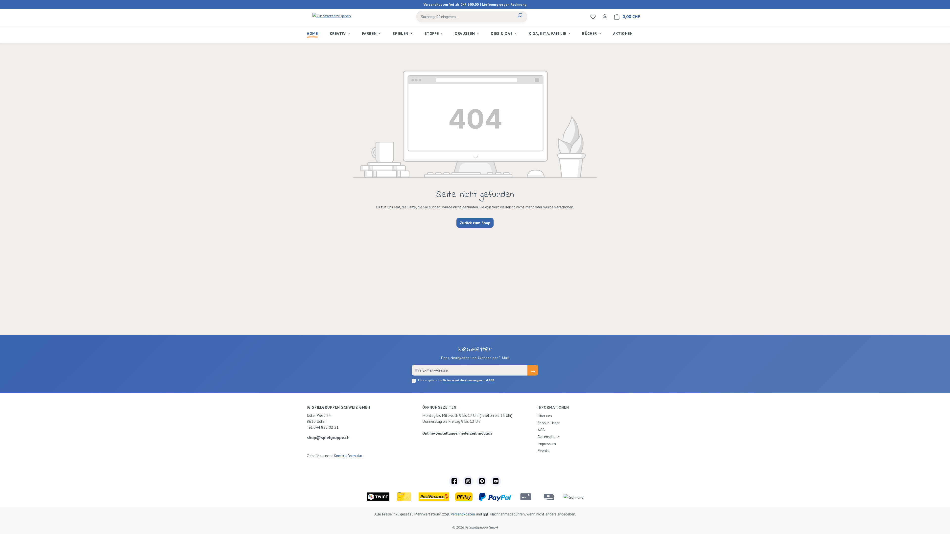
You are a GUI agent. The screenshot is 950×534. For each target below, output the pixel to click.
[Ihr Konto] (605, 17)
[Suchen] (520, 16)
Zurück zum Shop (475, 222)
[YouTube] (495, 481)
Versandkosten (463, 514)
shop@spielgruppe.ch (328, 437)
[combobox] (465, 16)
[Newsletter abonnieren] (532, 370)
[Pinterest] (481, 481)
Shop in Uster (549, 422)
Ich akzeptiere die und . (456, 380)
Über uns (545, 415)
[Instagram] (468, 481)
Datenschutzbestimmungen (462, 380)
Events (543, 450)
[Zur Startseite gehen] (331, 15)
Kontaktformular (348, 455)
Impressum (547, 443)
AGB (491, 380)
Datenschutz (548, 436)
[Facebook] (454, 481)
